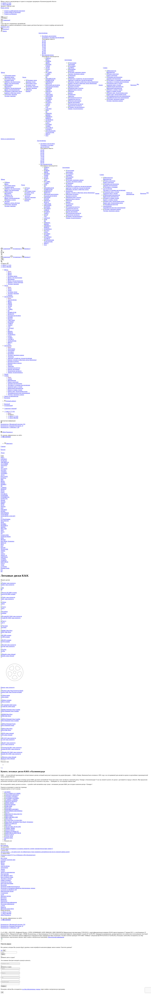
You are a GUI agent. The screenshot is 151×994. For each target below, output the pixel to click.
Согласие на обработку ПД (9, 889)
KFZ (2, 508)
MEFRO (3, 527)
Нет (4, 950)
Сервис (10, 379)
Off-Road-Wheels (6, 536)
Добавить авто (5, 26)
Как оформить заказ (6, 875)
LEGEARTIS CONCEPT (8, 516)
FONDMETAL (5, 497)
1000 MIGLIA (5, 462)
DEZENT (3, 489)
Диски (10, 288)
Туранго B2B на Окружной (12, 12)
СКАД (3, 563)
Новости (3, 907)
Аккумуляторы (12, 300)
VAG (2, 552)
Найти (3, 954)
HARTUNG (4, 498)
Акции (3, 869)
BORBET (3, 484)
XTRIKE (3, 558)
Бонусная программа (7, 883)
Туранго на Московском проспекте (14, 11)
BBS (2, 479)
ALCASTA (4, 468)
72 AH (44, 48)
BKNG (3, 481)
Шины (10, 273)
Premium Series (5, 568)
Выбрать (3, 986)
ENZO (3, 492)
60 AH (44, 42)
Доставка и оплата (6, 878)
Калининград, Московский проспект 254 (13, 424)
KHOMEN (4, 509)
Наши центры (5, 8)
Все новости (4, 845)
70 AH (44, 47)
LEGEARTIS (4, 514)
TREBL (3, 551)
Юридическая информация (9, 902)
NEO (2, 530)
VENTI (3, 554)
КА (2, 570)
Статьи (3, 905)
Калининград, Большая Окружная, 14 (12, 425)
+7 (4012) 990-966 (6, 4)
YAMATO (4, 560)
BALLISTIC (4, 476)
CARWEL (4, 487)
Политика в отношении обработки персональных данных (18, 888)
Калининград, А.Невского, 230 (10, 427)
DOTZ (3, 490)
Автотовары (11, 349)
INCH (2, 505)
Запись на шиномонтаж (8, 139)
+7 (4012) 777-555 (6, 3)
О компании (4, 893)
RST (2, 546)
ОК (2, 992)
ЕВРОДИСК (4, 562)
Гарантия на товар (6, 882)
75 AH (44, 50)
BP (1, 486)
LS (1, 517)
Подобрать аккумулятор (49, 36)
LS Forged (4, 566)
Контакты (4, 897)
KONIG (3, 511)
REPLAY (3, 543)
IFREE (3, 503)
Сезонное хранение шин (8, 859)
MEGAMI (4, 528)
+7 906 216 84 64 (6, 437)
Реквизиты (4, 901)
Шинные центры (6, 896)
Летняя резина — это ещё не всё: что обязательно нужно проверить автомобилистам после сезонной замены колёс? (35, 852)
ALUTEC (3, 470)
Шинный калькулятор (7, 908)
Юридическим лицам (7, 891)
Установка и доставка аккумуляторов (53, 37)
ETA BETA (4, 494)
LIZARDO (4, 459)
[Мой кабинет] (2, 251)
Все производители (48, 55)
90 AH (44, 53)
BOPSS (3, 483)
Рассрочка (4, 885)
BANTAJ (3, 478)
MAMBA (3, 524)
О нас (2, 894)
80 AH (44, 52)
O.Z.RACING (5, 535)
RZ (2, 571)
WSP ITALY (4, 557)
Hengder (3, 502)
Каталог (3, 861)
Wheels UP (4, 555)
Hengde (3, 500)
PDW (2, 538)
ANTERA (4, 471)
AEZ (2, 467)
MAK (2, 522)
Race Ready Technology (7, 541)
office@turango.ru (7, 432)
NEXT (3, 532)
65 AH (44, 45)
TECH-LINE (4, 549)
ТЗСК (2, 565)
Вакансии (4, 899)
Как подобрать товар (7, 877)
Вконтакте (9, 443)
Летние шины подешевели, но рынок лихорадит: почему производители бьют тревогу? (27, 848)
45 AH (44, 40)
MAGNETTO (5, 521)
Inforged (3, 506)
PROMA (3, 539)
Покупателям (5, 874)
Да (1, 950)
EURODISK (4, 495)
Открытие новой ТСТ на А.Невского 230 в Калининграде (18, 855)
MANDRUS (4, 525)
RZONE (3, 547)
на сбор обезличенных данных (31, 989)
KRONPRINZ (5, 513)
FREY (2, 457)
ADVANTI (4, 465)
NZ (2, 533)
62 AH (44, 44)
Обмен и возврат (6, 880)
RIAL (2, 544)
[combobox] (10, 963)
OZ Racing (4, 460)
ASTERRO (4, 473)
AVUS (2, 475)
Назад (9, 271)
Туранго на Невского (10, 14)
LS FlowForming (5, 519)
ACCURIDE (4, 464)
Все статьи (4, 858)
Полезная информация (7, 904)
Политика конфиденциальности (10, 886)
